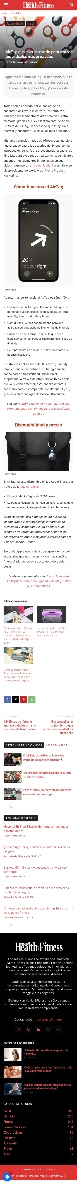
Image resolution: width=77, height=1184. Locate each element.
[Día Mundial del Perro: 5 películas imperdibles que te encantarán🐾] (12, 759)
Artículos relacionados (24, 745)
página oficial (29, 486)
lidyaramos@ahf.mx (48, 1019)
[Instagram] (28, 1029)
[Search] (72, 5)
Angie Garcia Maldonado (17, 856)
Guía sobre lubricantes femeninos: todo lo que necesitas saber (48, 1069)
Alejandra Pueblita (14, 897)
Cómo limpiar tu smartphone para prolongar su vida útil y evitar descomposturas (38, 581)
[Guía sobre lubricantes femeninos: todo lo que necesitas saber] (12, 1072)
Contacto (50, 1169)
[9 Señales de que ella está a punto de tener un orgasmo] (12, 1054)
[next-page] (11, 807)
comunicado (42, 165)
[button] (6, 5)
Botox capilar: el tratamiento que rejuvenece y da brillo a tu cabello (57, 727)
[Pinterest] (23, 699)
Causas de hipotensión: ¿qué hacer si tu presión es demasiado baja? (47, 1086)
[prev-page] (6, 807)
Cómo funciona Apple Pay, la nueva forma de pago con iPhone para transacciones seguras (38, 409)
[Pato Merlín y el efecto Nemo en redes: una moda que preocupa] (12, 794)
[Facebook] (7, 699)
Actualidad (16, 13)
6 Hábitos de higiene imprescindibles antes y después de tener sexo (20, 725)
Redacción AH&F (18, 61)
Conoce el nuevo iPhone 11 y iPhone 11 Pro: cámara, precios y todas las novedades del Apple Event (18, 635)
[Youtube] (58, 1029)
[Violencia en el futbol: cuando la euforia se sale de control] (12, 776)
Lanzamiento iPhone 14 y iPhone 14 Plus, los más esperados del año (51, 632)
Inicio (4, 13)
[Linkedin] (38, 1029)
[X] (15, 699)
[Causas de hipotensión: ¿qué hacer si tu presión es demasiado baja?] (12, 1089)
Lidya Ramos (10, 835)
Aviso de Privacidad (32, 1169)
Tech (31, 23)
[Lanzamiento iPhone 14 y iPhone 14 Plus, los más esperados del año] (51, 614)
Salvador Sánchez (13, 917)
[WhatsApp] (31, 699)
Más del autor (56, 745)
